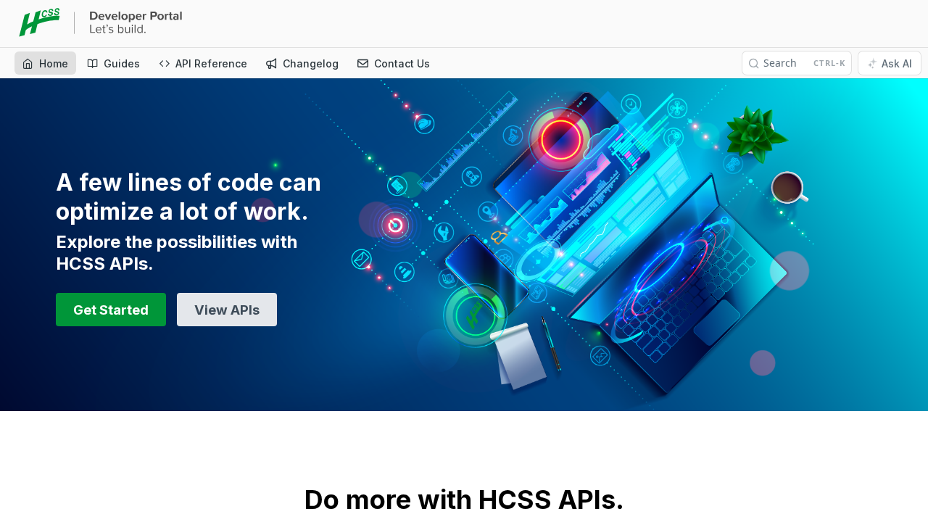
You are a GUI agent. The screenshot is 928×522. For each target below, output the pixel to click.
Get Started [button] (111, 310)
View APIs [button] (227, 310)
